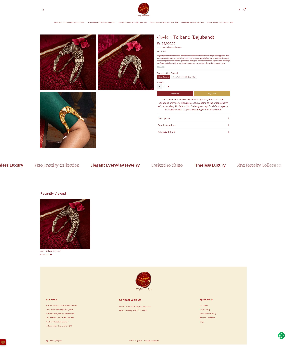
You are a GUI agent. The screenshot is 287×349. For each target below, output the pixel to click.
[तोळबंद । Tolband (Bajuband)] (65, 224)
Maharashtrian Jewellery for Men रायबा (60, 314)
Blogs (202, 322)
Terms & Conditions (207, 318)
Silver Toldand (163, 77)
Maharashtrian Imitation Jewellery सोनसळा (61, 305)
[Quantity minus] (159, 86)
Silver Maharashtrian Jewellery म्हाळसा (59, 310)
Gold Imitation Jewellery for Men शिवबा (60, 318)
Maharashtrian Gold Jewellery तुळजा (59, 326)
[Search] (42, 9)
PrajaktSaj (138, 341)
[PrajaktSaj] (143, 281)
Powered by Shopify (151, 341)
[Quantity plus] (168, 86)
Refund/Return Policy (208, 314)
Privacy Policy (205, 310)
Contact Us (204, 305)
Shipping (160, 47)
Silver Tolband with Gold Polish (184, 77)
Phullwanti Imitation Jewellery (57, 322)
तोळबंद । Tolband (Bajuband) (50, 251)
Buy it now (212, 94)
